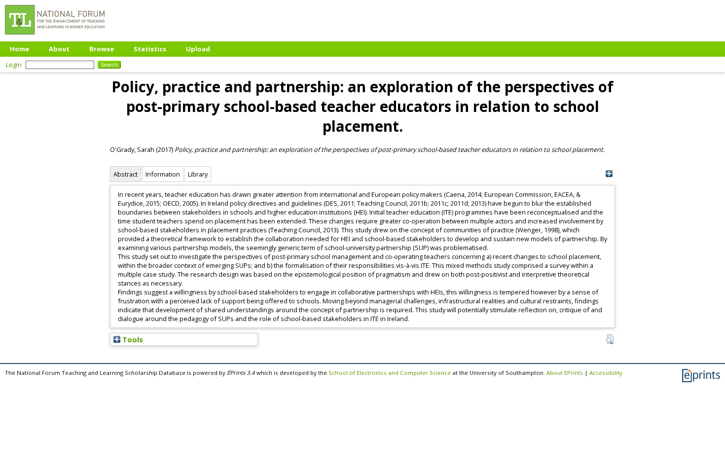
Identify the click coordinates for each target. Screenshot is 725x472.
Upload (198, 48)
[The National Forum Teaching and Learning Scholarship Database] (54, 37)
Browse (101, 48)
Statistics (150, 48)
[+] (609, 174)
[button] (610, 339)
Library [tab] (198, 174)
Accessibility (605, 372)
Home (19, 48)
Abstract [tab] (125, 174)
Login (14, 64)
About (59, 48)
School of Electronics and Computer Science (389, 372)
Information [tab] (162, 174)
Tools (131, 339)
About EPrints (564, 372)
